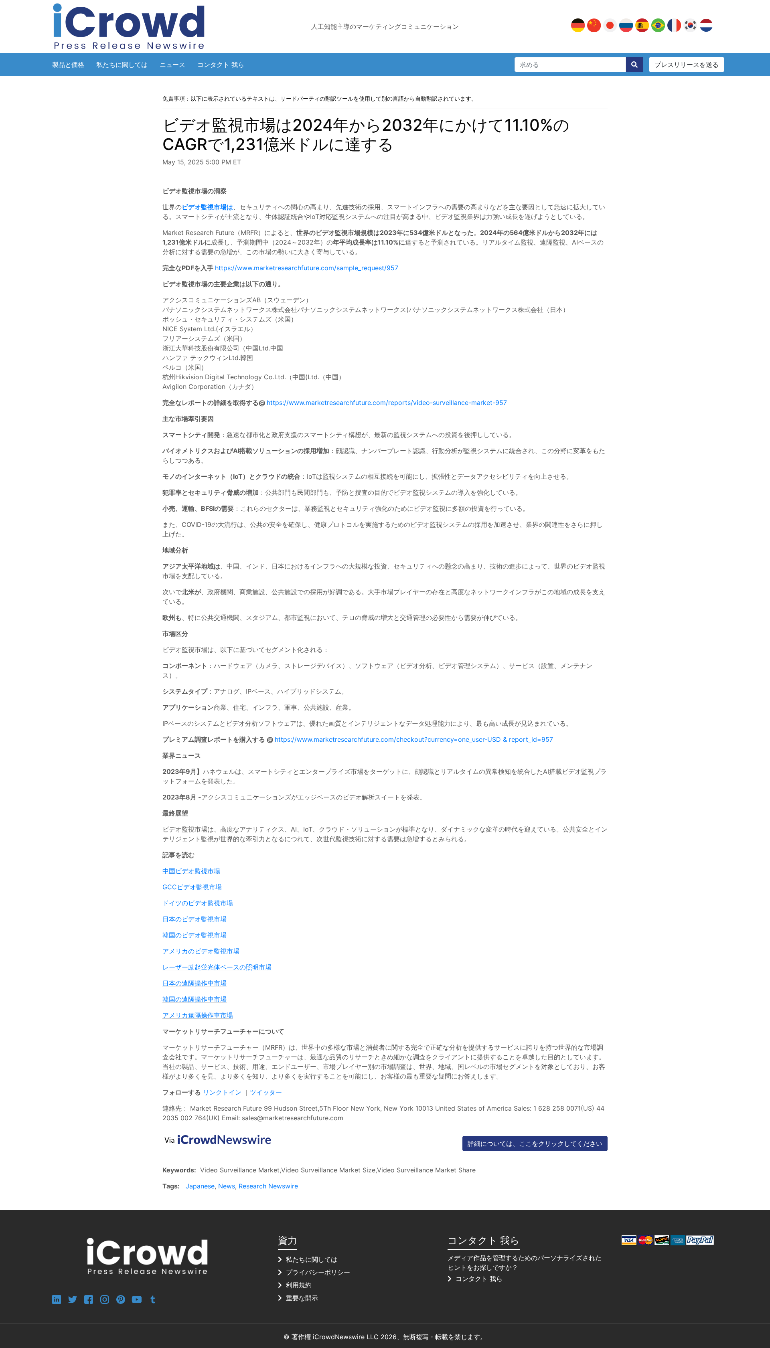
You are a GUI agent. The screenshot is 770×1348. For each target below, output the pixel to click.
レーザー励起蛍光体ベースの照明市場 (217, 967)
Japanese (200, 1186)
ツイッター (266, 1092)
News (226, 1186)
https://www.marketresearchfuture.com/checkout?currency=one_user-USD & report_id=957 (414, 739)
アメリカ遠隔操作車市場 (197, 1015)
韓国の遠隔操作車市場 (194, 999)
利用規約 (299, 1285)
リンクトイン (223, 1092)
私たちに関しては (122, 65)
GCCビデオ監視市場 (192, 887)
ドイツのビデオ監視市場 (197, 903)
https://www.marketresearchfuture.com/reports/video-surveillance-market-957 (387, 403)
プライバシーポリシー (318, 1272)
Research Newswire (268, 1186)
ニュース (172, 65)
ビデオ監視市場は (207, 207)
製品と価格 (68, 65)
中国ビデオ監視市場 (191, 871)
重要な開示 (302, 1298)
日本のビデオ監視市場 (194, 919)
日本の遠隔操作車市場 (194, 983)
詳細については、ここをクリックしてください (535, 1144)
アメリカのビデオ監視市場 (200, 951)
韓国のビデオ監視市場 (194, 935)
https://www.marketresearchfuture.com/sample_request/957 (306, 268)
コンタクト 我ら (220, 65)
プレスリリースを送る (686, 65)
